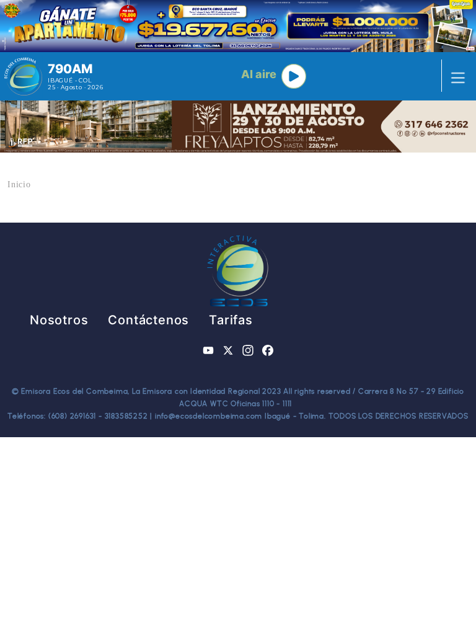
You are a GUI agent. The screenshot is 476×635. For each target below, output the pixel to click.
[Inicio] (23, 76)
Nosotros (59, 320)
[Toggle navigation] (454, 76)
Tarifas (231, 320)
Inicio (19, 184)
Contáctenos (148, 320)
